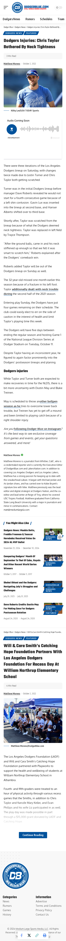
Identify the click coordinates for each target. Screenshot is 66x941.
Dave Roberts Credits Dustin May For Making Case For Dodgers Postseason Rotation (21, 609)
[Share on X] (29, 935)
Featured (31, 33)
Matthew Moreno (12, 63)
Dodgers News (14, 33)
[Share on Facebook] (21, 935)
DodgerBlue (52, 585)
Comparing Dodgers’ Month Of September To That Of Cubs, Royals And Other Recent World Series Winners (22, 562)
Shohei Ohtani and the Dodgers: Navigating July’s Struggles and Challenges (21, 587)
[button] (7, 7)
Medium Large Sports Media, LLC (32, 928)
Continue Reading (33, 835)
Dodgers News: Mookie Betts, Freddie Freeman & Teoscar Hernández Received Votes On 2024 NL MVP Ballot (19, 536)
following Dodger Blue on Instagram (37, 429)
